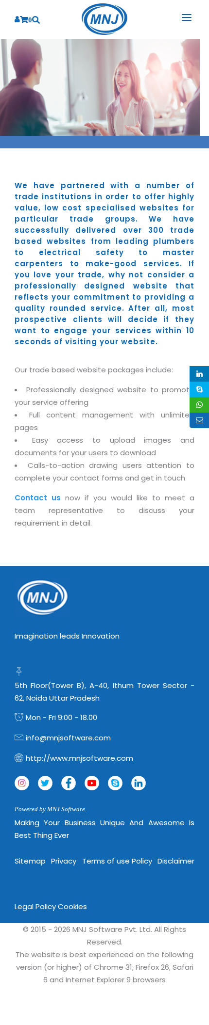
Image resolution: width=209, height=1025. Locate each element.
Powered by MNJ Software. (51, 809)
